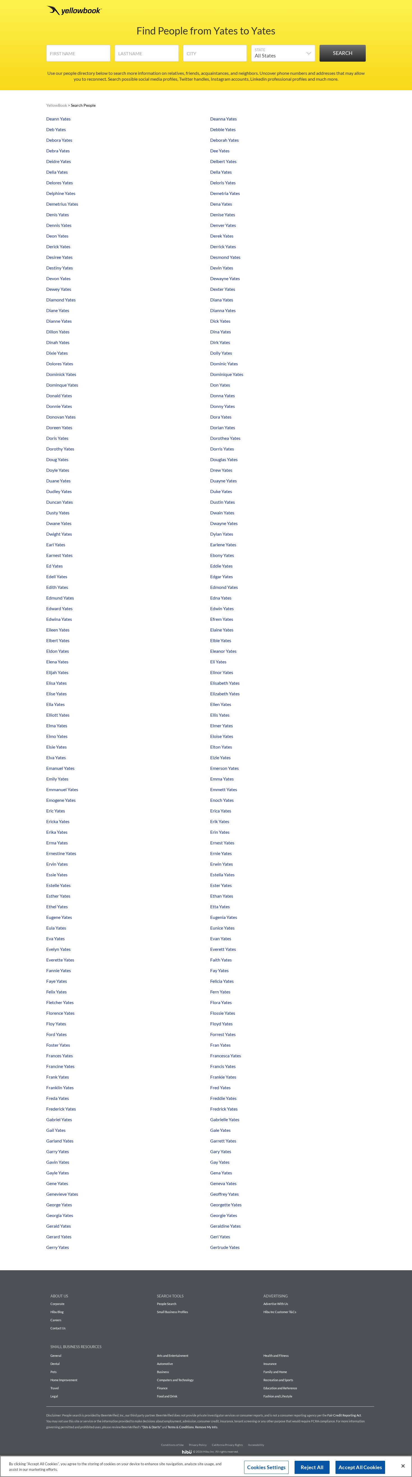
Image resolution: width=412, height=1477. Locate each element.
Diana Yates (221, 299)
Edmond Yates (224, 587)
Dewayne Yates (225, 278)
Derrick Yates (223, 246)
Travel (54, 1388)
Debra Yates (58, 150)
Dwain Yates (222, 512)
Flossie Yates (222, 1013)
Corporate (57, 1304)
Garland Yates (59, 1140)
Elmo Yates (57, 736)
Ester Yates (221, 885)
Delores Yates (59, 182)
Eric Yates (55, 810)
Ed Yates (54, 565)
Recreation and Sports (278, 1380)
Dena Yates (221, 203)
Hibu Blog (57, 1312)
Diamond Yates (61, 299)
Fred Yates (220, 1087)
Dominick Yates (61, 374)
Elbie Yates (220, 640)
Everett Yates (223, 949)
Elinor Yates (221, 672)
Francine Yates (60, 1066)
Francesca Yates (225, 1055)
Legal (54, 1396)
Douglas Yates (224, 459)
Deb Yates (56, 129)
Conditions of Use (172, 1444)
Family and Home (275, 1372)
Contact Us (58, 1328)
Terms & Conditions (181, 1427)
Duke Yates (221, 491)
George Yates (59, 1204)
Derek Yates (221, 235)
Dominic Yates (224, 363)
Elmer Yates (221, 725)
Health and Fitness (276, 1355)
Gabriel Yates (59, 1119)
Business (163, 1372)
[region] (206, 1466)
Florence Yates (60, 1013)
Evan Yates (220, 938)
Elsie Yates (56, 746)
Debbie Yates (223, 129)
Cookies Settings (266, 1467)
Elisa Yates (56, 683)
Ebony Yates (222, 555)
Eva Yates (55, 938)
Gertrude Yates (225, 1247)
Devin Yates (221, 267)
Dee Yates (220, 150)
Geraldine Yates (225, 1225)
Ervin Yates (57, 864)
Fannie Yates (58, 970)
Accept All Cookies (360, 1467)
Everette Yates (60, 959)
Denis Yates (57, 214)
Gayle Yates (57, 1172)
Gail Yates (56, 1130)
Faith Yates (221, 959)
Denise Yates (222, 214)
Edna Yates (221, 597)
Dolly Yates (221, 353)
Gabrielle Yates (224, 1119)
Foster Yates (58, 1045)
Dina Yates (220, 331)
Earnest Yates (59, 555)
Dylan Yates (221, 534)
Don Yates (220, 384)
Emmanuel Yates (62, 789)
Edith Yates (57, 587)
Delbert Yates (223, 161)
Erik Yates (219, 821)
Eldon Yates (57, 651)
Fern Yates (220, 991)
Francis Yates (223, 1066)
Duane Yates (58, 480)
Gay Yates (220, 1162)
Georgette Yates (226, 1204)
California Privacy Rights (227, 1444)
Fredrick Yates (224, 1108)
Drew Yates (221, 470)
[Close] (403, 1466)
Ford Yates (56, 1034)
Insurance (270, 1363)
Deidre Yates (58, 161)
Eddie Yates (221, 565)
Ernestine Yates (61, 853)
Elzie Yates (220, 757)
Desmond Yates (225, 257)
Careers (55, 1320)
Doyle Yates (57, 470)
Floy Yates (56, 1023)
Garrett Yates (223, 1140)
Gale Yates (220, 1130)
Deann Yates (58, 118)
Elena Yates (57, 661)
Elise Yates (56, 693)
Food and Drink (167, 1396)
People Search (166, 1304)
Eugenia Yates (223, 917)
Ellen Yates (220, 704)
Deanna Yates (223, 118)
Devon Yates (58, 278)
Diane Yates (57, 310)
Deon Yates (57, 235)
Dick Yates (220, 321)
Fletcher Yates (60, 1002)
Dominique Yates (226, 374)
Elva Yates (56, 757)
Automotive (165, 1363)
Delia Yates (57, 172)
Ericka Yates (58, 821)
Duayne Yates (223, 480)
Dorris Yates (222, 448)
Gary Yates (220, 1151)
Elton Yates (221, 746)
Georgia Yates (59, 1215)
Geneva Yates (223, 1183)
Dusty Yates (58, 512)
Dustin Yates (222, 502)
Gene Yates (57, 1183)
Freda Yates (57, 1098)
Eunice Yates (222, 927)
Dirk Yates (220, 342)
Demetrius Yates (62, 203)
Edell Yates (56, 576)
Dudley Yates (59, 491)
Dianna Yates (223, 310)
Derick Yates (58, 246)
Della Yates (221, 172)
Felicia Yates (222, 981)
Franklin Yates (60, 1087)
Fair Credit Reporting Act (344, 1415)
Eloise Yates (221, 736)
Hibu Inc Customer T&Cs (279, 1312)
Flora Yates (221, 1002)
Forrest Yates (223, 1034)
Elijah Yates (57, 672)
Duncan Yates (59, 502)
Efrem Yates (221, 619)
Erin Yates (220, 832)
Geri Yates (220, 1236)
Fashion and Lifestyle (277, 1396)
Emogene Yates (61, 800)
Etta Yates (220, 906)
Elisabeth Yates (225, 683)
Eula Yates (56, 927)
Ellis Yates (220, 714)
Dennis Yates (58, 225)
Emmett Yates (223, 789)
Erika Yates (57, 832)
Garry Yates (57, 1151)
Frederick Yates (61, 1108)
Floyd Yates (221, 1023)
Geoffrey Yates (224, 1194)
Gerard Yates (58, 1236)
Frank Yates (57, 1076)
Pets (53, 1372)
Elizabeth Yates (225, 693)
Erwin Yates (221, 864)
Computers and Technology (175, 1380)
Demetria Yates (225, 193)
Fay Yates (219, 970)
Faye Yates (56, 981)
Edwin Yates (222, 608)
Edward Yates (59, 608)
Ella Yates (55, 704)
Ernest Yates (222, 842)
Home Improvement (63, 1380)
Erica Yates (220, 810)
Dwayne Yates (224, 523)
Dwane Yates (58, 523)
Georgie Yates (223, 1215)
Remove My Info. (206, 1427)
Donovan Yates (61, 416)
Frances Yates (59, 1055)
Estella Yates (222, 874)
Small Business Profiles (172, 1312)
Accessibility (256, 1444)
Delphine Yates (60, 193)
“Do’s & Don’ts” (151, 1427)
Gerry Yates (57, 1247)
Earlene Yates (223, 544)
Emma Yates (222, 778)
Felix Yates (56, 991)
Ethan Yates (221, 895)
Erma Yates (57, 842)
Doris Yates (57, 438)
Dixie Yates (57, 353)
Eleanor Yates (223, 651)
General (55, 1355)
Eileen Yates (58, 629)
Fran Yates (220, 1045)
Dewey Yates (58, 289)
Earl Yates (55, 544)
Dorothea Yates (225, 438)
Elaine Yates (221, 629)
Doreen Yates (59, 427)
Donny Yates (222, 406)
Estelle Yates (58, 885)
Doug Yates (57, 459)
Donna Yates (222, 395)
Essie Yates (57, 874)
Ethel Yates (57, 906)
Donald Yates (59, 395)
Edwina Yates (59, 619)
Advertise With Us (275, 1304)
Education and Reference (280, 1388)
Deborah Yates (224, 140)
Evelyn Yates (58, 949)
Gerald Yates (58, 1225)
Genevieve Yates (62, 1194)
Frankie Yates (223, 1076)
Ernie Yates (221, 853)
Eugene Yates (59, 917)
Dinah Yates (58, 342)
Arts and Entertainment (172, 1355)
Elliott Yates (58, 714)
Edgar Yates (221, 576)
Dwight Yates (59, 534)
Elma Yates (56, 725)
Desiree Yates (59, 257)
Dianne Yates (59, 321)
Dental (55, 1363)
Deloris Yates (223, 182)
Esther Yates (58, 895)
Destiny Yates (59, 267)
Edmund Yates (60, 597)
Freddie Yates (223, 1098)
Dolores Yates (59, 363)
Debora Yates (59, 140)
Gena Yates (221, 1172)
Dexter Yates (222, 289)
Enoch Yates (222, 800)
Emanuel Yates (60, 768)
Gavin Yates (57, 1162)
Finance (162, 1388)
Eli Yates (218, 661)
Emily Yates (57, 778)
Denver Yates (223, 225)
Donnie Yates (59, 406)
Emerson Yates (224, 768)
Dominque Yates (62, 384)
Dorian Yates (222, 427)
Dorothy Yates (60, 448)
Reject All (312, 1467)
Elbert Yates (58, 640)
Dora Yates (221, 416)
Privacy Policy (198, 1444)
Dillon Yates (58, 331)
